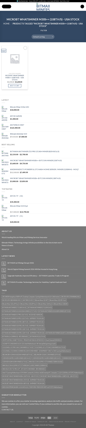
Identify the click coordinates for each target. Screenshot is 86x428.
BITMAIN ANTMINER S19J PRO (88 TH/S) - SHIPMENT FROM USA (23, 322)
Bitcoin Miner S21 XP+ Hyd (58, 300)
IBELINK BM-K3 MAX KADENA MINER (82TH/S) (17, 354)
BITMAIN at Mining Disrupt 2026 (21, 263)
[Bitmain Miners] (43, 6)
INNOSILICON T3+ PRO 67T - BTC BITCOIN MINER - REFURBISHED (23, 369)
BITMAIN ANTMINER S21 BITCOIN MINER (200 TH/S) (63, 333)
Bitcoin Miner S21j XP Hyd (28, 304)
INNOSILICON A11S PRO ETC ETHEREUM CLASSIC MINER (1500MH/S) (24, 365)
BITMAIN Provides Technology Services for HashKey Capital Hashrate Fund (37, 282)
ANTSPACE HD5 (28, 300)
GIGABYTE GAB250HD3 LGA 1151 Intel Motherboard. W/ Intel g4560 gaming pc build (29, 344)
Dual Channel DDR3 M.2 (53, 340)
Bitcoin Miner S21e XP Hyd (10, 304)
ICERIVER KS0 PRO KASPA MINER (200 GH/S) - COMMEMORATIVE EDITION (56, 358)
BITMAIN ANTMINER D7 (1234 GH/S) (40, 307)
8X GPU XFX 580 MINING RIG (11, 300)
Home (6, 23)
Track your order (56, 421)
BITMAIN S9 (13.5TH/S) (37, 336)
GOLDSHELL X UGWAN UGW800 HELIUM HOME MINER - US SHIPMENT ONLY (27, 351)
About (12, 421)
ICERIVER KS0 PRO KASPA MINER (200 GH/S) (16, 358)
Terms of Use (42, 421)
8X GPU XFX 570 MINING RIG (70, 297)
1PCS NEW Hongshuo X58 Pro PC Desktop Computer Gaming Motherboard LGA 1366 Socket (30, 297)
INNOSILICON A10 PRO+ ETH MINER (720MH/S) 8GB (45, 362)
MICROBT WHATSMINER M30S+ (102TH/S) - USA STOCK (20, 376)
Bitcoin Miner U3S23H (60, 304)
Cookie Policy (33, 404)
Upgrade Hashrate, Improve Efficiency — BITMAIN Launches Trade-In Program (38, 276)
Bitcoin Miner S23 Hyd (45, 304)
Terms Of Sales (30, 421)
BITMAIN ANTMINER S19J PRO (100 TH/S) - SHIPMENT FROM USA (23, 329)
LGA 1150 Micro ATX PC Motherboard (71, 373)
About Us (5, 249)
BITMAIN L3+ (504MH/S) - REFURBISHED (15, 336)
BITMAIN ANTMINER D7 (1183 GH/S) (14, 307)
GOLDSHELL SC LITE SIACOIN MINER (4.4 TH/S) (50, 347)
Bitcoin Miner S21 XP (41, 300)
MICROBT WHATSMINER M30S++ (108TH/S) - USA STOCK (59, 376)
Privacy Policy (70, 421)
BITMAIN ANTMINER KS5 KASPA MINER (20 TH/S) (54, 311)
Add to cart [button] (14, 85)
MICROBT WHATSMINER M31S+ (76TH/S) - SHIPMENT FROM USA (23, 380)
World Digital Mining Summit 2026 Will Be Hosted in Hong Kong (32, 269)
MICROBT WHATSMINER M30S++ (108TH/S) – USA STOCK (14, 78)
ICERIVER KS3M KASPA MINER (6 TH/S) (14, 362)
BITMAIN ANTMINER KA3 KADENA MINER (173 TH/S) (19, 311)
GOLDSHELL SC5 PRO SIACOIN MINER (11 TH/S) (17, 347)
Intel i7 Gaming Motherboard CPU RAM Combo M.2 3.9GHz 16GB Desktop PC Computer (29, 373)
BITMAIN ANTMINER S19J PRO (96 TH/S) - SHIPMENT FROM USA (23, 325)
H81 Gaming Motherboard (62, 351)
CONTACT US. (8, 409)
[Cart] (82, 6)
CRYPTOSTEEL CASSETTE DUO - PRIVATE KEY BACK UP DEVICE (23, 340)
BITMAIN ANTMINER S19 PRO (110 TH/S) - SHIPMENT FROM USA (23, 318)
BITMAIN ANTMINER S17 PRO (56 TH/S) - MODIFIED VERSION (22, 315)
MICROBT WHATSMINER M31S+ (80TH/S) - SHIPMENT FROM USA (23, 383)
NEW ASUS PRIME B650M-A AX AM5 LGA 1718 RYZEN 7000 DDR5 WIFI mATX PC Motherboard (32, 387)
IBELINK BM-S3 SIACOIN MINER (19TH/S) (47, 354)
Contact (19, 421)
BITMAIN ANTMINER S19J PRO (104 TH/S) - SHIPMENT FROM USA (23, 333)
